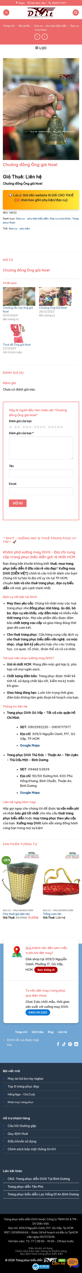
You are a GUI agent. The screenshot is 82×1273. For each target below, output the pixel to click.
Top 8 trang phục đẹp (23, 1086)
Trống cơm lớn (52, 914)
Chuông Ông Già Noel (53, 308)
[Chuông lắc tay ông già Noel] (19, 296)
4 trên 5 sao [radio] (39, 427)
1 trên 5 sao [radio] (10, 427)
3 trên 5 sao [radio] (26, 427)
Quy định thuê (18, 1134)
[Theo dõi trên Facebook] (58, 1044)
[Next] (79, 888)
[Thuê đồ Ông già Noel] (19, 333)
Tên (11, 466)
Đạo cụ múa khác (60, 218)
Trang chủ (9, 25)
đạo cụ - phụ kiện (19, 228)
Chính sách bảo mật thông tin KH (32, 1149)
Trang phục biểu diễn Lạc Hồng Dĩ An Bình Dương (43, 1194)
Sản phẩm (24, 25)
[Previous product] (45, 37)
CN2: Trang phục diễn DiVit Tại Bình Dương (39, 1179)
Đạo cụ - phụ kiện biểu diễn (50, 25)
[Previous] (3, 888)
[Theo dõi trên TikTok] (64, 1044)
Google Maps (30, 745)
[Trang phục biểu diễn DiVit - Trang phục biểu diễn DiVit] (41, 12)
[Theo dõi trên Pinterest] (70, 1044)
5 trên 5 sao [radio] (55, 427)
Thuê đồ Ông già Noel (17, 344)
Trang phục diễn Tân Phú (25, 1187)
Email (12, 484)
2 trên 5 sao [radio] (16, 427)
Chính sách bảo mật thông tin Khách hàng (41, 1251)
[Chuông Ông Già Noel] (55, 296)
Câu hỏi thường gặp (22, 1126)
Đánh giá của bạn (20, 421)
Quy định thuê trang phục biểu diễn (41, 1253)
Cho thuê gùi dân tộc (16, 914)
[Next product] (37, 37)
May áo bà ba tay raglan (25, 1078)
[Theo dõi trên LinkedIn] (76, 1044)
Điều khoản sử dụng (22, 1141)
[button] (6, 12)
